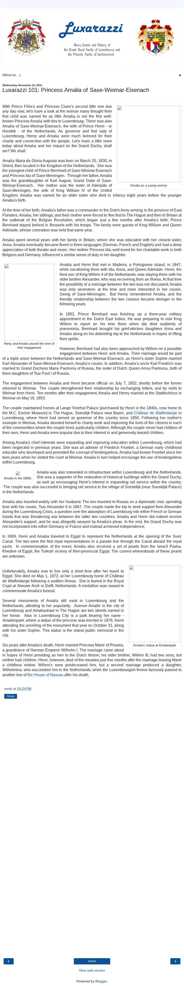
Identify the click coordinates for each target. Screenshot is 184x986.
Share (11, 696)
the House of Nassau (45, 675)
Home (92, 961)
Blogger (101, 981)
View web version (92, 970)
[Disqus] (92, 766)
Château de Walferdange (155, 413)
